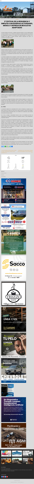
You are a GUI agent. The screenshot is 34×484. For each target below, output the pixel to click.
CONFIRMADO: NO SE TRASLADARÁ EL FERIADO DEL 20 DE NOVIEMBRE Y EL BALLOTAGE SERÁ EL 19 (25, 151)
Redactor (20, 29)
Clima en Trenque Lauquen (15, 169)
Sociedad (17, 19)
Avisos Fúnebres (3, 176)
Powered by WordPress (14, 482)
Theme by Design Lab (20, 482)
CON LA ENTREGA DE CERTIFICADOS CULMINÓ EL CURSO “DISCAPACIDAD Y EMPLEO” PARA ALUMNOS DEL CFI (8, 151)
